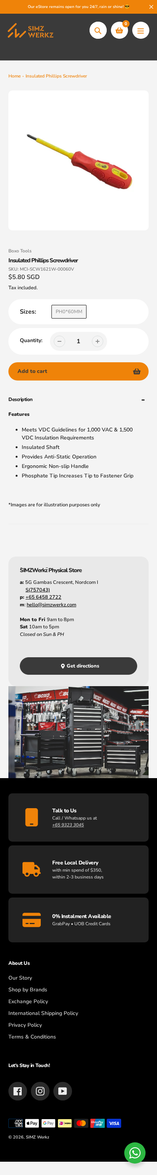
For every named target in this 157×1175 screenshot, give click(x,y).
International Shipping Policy (43, 1013)
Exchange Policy (28, 1001)
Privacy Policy (25, 1025)
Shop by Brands (27, 989)
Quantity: (31, 340)
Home (14, 76)
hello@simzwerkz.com (51, 604)
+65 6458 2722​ (43, 597)
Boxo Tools (20, 251)
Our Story (20, 978)
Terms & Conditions (32, 1036)
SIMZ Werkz (37, 1137)
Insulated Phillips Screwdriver (56, 76)
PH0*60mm (69, 311)
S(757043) (38, 590)
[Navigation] (140, 30)
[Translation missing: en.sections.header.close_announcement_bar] (151, 7)
